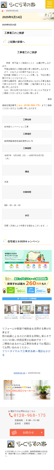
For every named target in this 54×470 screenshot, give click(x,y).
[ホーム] (2, 11)
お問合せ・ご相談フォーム (27, 432)
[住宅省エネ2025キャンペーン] (27, 261)
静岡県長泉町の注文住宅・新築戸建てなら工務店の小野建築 (26, 452)
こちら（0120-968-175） (29, 105)
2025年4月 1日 (19, 373)
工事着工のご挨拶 (14, 33)
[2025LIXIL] (27, 284)
